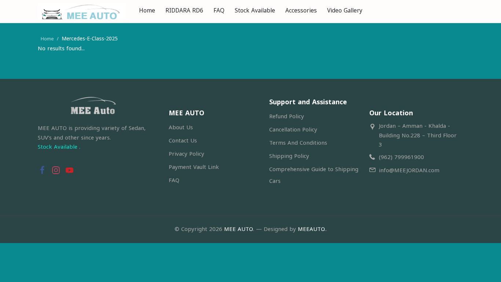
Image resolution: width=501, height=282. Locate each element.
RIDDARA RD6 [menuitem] (184, 10)
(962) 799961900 (401, 157)
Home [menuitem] (147, 10)
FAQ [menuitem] (218, 10)
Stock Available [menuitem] (255, 10)
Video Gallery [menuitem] (344, 10)
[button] (42, 169)
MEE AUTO (238, 229)
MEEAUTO (311, 229)
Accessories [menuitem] (301, 10)
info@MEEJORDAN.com (409, 170)
